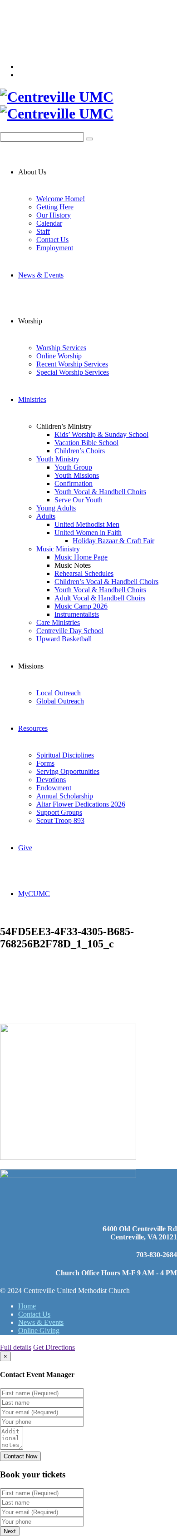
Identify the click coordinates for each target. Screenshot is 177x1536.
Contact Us (52, 239)
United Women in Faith (88, 532)
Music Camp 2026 (81, 606)
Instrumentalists (76, 614)
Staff (43, 231)
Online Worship (59, 356)
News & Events (41, 275)
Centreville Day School (69, 630)
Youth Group (73, 467)
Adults (45, 516)
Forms (45, 763)
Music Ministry (58, 549)
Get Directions (54, 1347)
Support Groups (59, 812)
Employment (54, 248)
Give (25, 848)
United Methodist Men (86, 524)
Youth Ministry (57, 459)
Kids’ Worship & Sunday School (101, 434)
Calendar (49, 223)
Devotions (51, 779)
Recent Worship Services (72, 364)
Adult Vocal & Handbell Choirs (99, 598)
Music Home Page (81, 557)
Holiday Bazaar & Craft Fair (113, 541)
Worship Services (61, 348)
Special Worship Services (72, 372)
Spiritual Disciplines (65, 755)
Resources (33, 728)
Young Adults (56, 508)
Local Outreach (58, 693)
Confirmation (73, 483)
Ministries (32, 399)
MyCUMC (34, 893)
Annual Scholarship (64, 796)
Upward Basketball (64, 639)
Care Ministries (58, 622)
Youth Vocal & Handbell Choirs (100, 491)
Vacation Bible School (86, 442)
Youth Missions (76, 475)
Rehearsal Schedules (83, 573)
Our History (53, 215)
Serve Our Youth (78, 500)
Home (27, 1306)
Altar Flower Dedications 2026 (80, 804)
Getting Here (55, 207)
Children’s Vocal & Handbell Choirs (106, 581)
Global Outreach (60, 701)
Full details (15, 1347)
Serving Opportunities (67, 771)
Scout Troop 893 (60, 820)
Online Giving (38, 1330)
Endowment (53, 788)
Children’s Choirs (79, 451)
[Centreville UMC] (88, 105)
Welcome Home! (60, 199)
